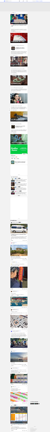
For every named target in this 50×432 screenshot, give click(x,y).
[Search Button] (6, 1)
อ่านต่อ (25, 258)
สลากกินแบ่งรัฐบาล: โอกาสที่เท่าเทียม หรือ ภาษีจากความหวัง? (18, 425)
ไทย (34, 431)
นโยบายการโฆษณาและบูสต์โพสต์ (33, 429)
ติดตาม (15, 12)
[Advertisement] (25, 7)
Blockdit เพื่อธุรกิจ (32, 431)
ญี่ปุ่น (14, 158)
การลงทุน (18, 158)
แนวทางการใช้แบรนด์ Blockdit (33, 430)
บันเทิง (12, 158)
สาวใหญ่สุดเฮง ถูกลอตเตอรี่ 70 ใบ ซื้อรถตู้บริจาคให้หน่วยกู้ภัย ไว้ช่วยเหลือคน (18, 235)
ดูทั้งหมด (19, 195)
